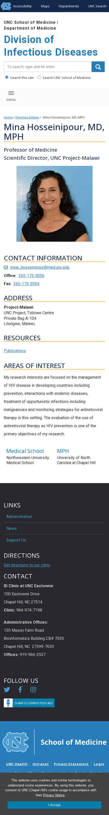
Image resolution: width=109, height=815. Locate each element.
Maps (45, 6)
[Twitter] (7, 690)
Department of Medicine (30, 28)
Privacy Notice (54, 795)
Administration (19, 516)
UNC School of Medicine (30, 22)
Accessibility (22, 6)
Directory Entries (27, 117)
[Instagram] (33, 690)
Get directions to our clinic (27, 565)
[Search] (98, 66)
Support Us (16, 540)
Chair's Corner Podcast (33, 703)
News (11, 528)
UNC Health (17, 764)
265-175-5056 (31, 275)
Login (99, 764)
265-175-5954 (26, 283)
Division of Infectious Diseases (51, 46)
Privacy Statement (71, 764)
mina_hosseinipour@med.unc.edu (39, 267)
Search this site (21, 77)
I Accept (54, 805)
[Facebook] (20, 690)
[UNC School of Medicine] (54, 742)
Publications (15, 350)
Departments (69, 6)
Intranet (41, 764)
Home (8, 117)
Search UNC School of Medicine (66, 77)
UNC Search (97, 6)
